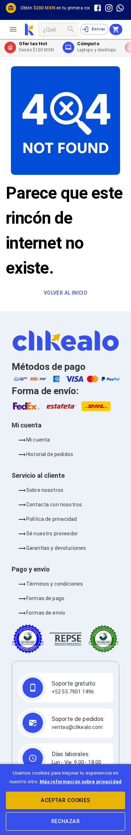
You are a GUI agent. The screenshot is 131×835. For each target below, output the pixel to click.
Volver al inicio (65, 293)
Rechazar (65, 821)
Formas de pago (45, 598)
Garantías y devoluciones (56, 548)
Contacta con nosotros (54, 504)
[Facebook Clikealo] (97, 8)
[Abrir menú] (16, 29)
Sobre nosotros (44, 490)
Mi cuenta (38, 440)
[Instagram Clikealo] (109, 8)
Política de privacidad (51, 519)
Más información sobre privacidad (81, 781)
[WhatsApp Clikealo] (120, 8)
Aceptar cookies (65, 800)
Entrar (99, 29)
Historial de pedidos (49, 454)
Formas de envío (45, 613)
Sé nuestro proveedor (52, 533)
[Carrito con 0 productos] (116, 29)
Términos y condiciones (54, 584)
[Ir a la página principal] (29, 29)
